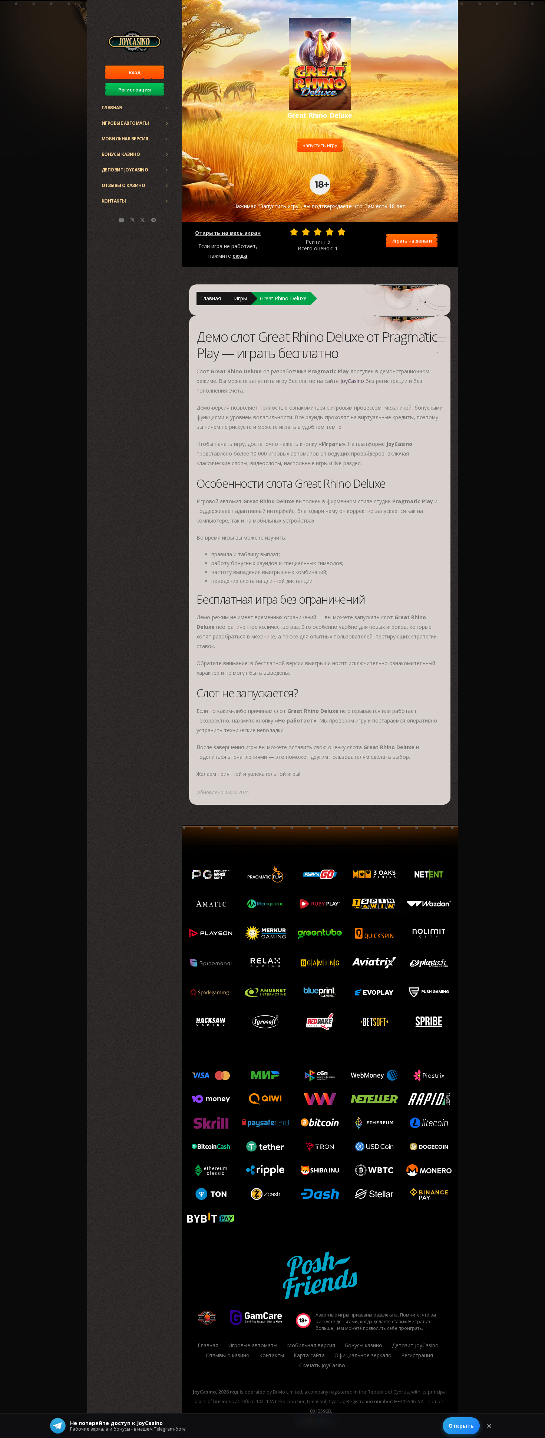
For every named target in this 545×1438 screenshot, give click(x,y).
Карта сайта (309, 1355)
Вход (135, 72)
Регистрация (134, 89)
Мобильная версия (125, 139)
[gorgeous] (341, 232)
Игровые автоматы (125, 123)
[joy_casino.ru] (132, 220)
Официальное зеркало (363, 1355)
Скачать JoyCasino (322, 1365)
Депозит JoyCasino (125, 170)
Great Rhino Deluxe (283, 298)
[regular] (318, 232)
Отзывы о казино (123, 185)
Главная (112, 107)
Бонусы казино (121, 154)
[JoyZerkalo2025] (153, 220)
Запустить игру (320, 145)
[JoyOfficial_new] (143, 220)
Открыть (461, 1425)
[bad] (294, 232)
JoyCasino (352, 380)
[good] (330, 232)
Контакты (114, 201)
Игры (240, 298)
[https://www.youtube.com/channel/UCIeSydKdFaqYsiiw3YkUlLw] (121, 220)
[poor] (306, 232)
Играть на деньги (412, 240)
